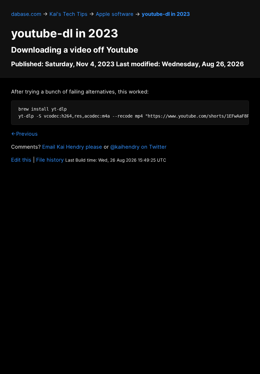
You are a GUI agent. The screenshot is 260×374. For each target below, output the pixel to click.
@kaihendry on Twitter (138, 147)
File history (50, 160)
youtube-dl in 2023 (166, 14)
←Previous (24, 134)
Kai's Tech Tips (68, 14)
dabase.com (26, 14)
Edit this (21, 160)
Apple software (114, 14)
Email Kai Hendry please (72, 147)
